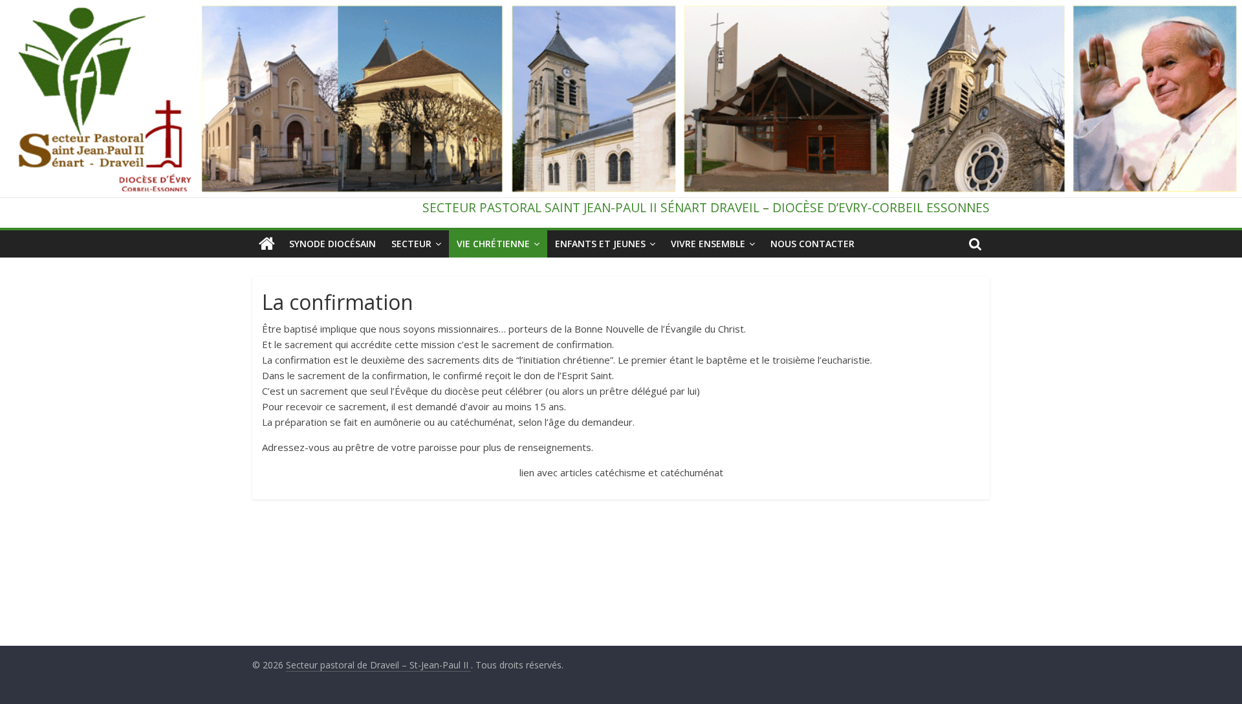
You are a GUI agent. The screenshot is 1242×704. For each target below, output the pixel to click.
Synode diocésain (332, 243)
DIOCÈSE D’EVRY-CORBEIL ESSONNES (881, 207)
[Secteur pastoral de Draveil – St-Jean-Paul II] (266, 244)
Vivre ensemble (708, 243)
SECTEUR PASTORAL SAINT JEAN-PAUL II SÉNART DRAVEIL (590, 207)
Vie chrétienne (493, 243)
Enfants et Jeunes (600, 243)
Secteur (411, 243)
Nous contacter (812, 243)
